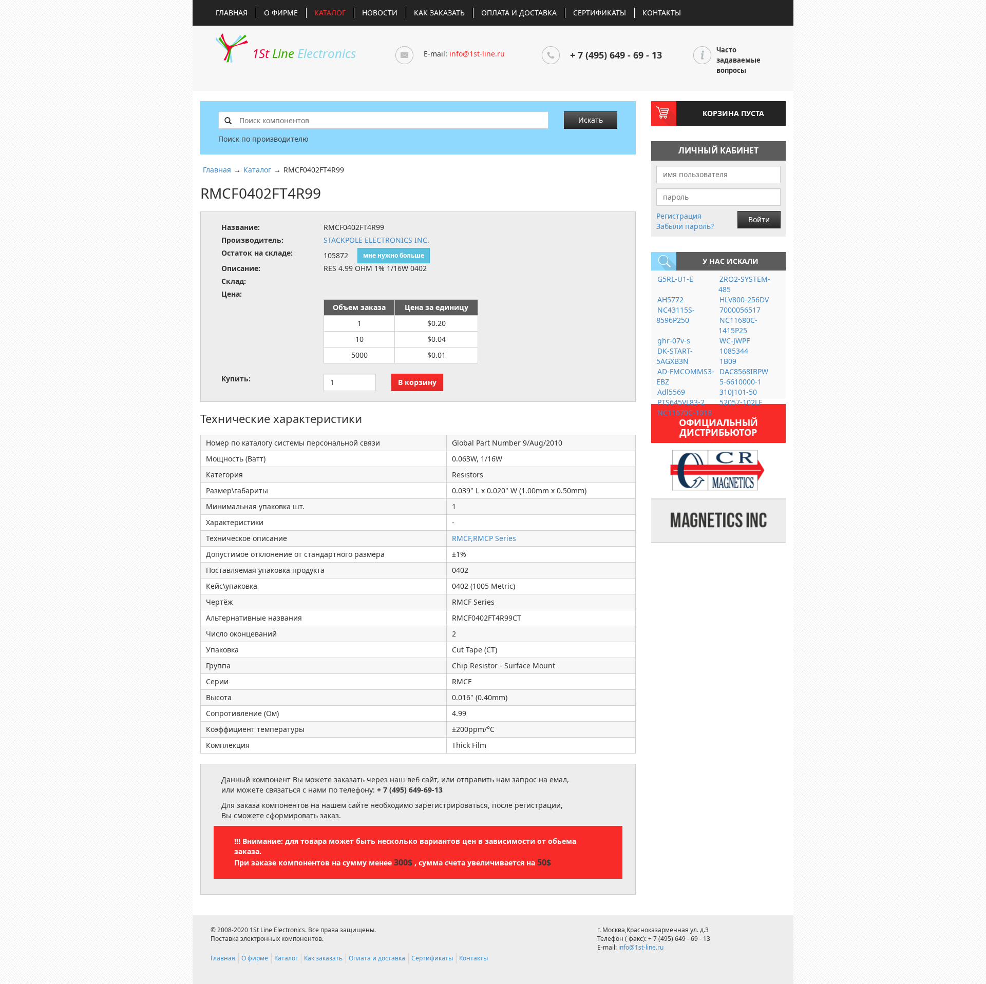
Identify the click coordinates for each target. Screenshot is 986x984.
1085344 (733, 351)
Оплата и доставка (519, 12)
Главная (232, 12)
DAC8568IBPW (743, 371)
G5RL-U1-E (675, 279)
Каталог (330, 12)
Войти (759, 219)
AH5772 (670, 299)
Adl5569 (671, 392)
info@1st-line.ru (477, 54)
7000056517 (740, 310)
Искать (590, 120)
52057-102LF (740, 402)
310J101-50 (738, 392)
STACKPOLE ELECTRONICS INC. (376, 240)
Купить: (236, 378)
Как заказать (439, 12)
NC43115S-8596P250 (675, 315)
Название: (240, 227)
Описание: (240, 268)
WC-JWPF (734, 340)
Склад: (233, 281)
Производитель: (252, 240)
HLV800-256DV (744, 299)
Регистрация (678, 216)
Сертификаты (599, 12)
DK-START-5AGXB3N (674, 356)
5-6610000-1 (740, 382)
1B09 (727, 361)
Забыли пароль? (685, 226)
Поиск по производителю (263, 139)
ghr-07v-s (673, 340)
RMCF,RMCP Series (484, 538)
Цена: (231, 294)
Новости (379, 12)
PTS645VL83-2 (681, 402)
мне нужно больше (393, 255)
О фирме (281, 12)
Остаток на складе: (257, 253)
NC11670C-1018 (684, 412)
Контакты (661, 12)
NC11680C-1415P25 (737, 325)
